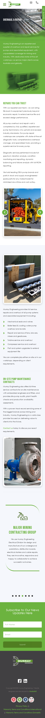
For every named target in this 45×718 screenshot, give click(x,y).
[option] (22, 212)
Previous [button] (5, 212)
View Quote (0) (43, 16)
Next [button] (40, 212)
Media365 (33, 691)
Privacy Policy (22, 706)
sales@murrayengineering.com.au (31, 2)
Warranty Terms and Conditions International (23, 709)
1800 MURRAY (37, 2)
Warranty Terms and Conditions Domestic (23, 712)
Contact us (8, 428)
